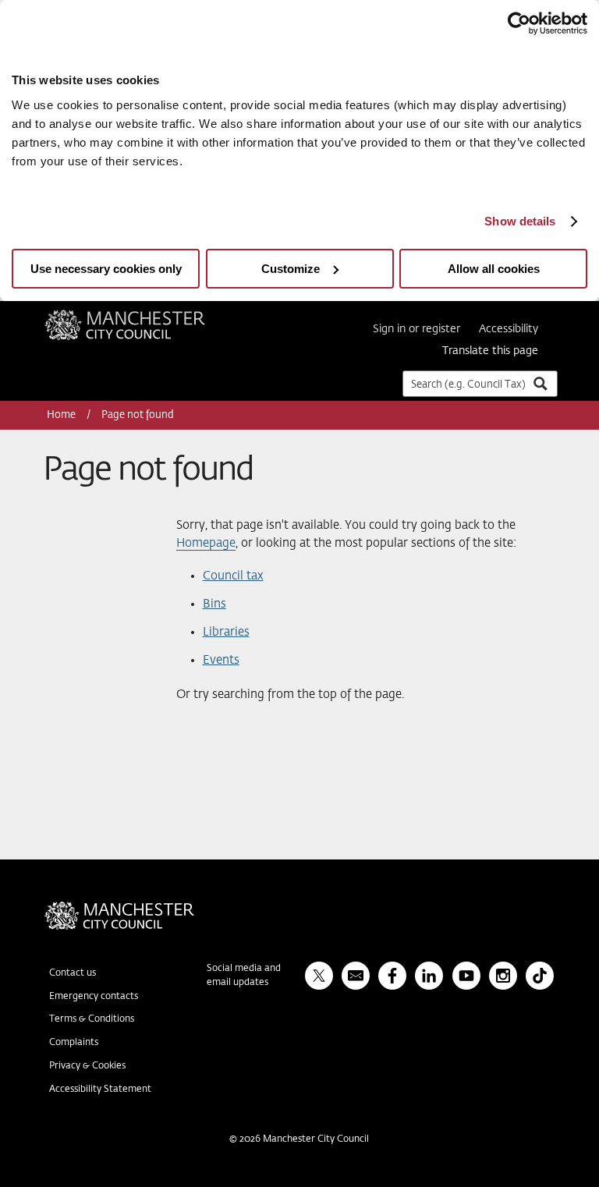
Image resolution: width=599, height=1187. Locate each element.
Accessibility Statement (100, 1089)
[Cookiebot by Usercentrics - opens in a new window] (519, 23)
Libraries (226, 632)
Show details (519, 221)
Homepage (206, 543)
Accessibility (508, 329)
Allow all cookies (494, 268)
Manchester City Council (146, 315)
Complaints (73, 1042)
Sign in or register (416, 329)
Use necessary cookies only (106, 268)
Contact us (72, 973)
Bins (214, 604)
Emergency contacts (93, 996)
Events (221, 660)
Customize (290, 268)
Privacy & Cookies (87, 1066)
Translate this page (490, 350)
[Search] (540, 383)
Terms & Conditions (91, 1019)
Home (62, 415)
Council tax (233, 576)
